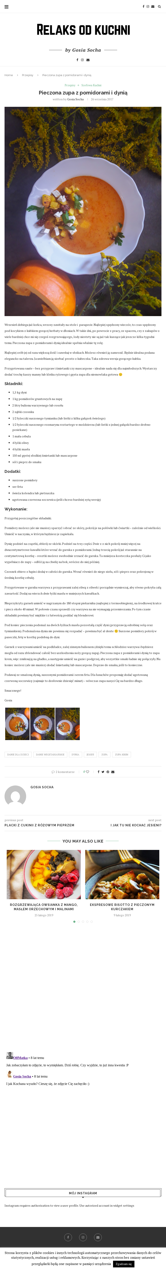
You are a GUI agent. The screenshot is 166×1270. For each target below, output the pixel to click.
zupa (104, 754)
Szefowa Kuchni (91, 85)
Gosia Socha (75, 99)
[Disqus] (83, 989)
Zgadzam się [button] (124, 1264)
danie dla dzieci (18, 754)
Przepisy (27, 75)
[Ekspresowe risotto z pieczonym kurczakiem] (122, 874)
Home (9, 75)
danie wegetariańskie (50, 754)
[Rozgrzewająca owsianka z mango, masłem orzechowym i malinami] (44, 874)
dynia (75, 754)
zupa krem (121, 754)
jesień (90, 754)
